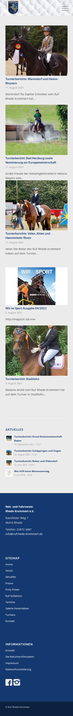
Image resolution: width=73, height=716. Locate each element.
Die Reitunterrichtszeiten (19, 656)
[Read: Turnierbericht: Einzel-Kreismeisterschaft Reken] (8, 438)
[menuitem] (62, 8)
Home (9, 564)
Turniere (10, 615)
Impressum (12, 663)
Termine (10, 602)
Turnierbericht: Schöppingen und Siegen (37, 450)
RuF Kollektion (13, 596)
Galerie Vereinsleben (17, 608)
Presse (9, 583)
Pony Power (12, 589)
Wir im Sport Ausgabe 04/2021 (26, 308)
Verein (9, 570)
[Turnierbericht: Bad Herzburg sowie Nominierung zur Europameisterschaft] (36, 130)
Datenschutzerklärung (18, 669)
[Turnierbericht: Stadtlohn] (36, 350)
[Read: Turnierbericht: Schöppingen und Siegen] (8, 452)
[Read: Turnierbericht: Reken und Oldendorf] (8, 462)
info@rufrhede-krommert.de (24, 534)
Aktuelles (10, 577)
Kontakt (10, 621)
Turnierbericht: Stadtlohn (22, 379)
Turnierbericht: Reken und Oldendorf (35, 461)
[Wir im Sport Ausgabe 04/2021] (36, 286)
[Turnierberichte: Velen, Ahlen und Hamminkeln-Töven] (36, 205)
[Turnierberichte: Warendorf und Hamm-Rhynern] (36, 51)
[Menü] (62, 8)
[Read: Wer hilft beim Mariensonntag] (8, 473)
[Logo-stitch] (30, 8)
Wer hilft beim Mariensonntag (31, 471)
